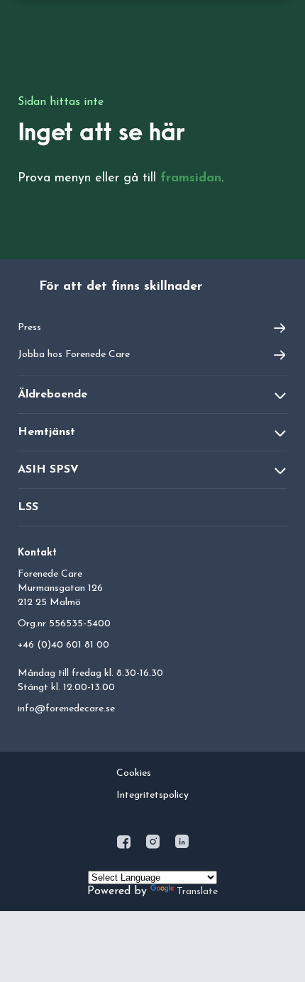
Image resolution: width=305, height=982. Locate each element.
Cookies (133, 773)
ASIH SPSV (48, 469)
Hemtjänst (46, 432)
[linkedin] (182, 844)
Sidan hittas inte (61, 102)
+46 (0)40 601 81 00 (63, 645)
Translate (197, 891)
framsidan (190, 178)
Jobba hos (74, 354)
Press (29, 327)
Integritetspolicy (152, 795)
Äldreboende (52, 394)
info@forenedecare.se (66, 709)
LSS (28, 507)
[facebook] (125, 844)
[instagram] (154, 844)
